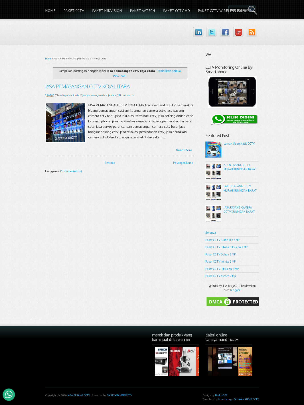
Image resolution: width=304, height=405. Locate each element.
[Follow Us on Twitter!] (212, 32)
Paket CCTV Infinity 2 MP (220, 261)
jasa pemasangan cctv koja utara (99, 95)
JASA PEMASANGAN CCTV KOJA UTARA (87, 86)
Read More (184, 150)
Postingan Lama (183, 163)
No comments (126, 95)
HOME (50, 10)
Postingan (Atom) (71, 171)
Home (48, 58)
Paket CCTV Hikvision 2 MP (222, 269)
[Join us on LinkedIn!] (198, 32)
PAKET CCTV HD (176, 10)
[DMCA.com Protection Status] (233, 306)
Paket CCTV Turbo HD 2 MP (222, 240)
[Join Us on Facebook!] (225, 32)
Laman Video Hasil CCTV (239, 144)
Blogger (235, 290)
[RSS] (252, 32)
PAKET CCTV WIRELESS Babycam (225, 10)
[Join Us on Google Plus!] (238, 32)
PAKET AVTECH (142, 10)
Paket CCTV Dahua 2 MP (220, 254)
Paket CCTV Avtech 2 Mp (220, 276)
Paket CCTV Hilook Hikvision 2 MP (226, 247)
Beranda (110, 163)
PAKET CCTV (73, 10)
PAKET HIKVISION (107, 10)
